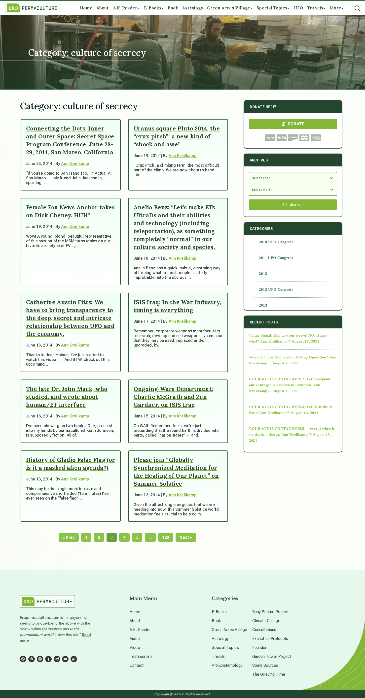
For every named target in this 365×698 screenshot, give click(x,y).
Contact (137, 665)
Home (135, 611)
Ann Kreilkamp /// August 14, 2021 (288, 413)
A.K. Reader (140, 629)
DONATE (296, 124)
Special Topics (225, 647)
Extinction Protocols (270, 638)
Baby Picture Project (270, 611)
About (135, 620)
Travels (218, 656)
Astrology (220, 638)
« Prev (69, 537)
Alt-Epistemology (227, 665)
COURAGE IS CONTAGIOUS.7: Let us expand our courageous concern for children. (289, 382)
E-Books (219, 611)
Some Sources (265, 665)
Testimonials (141, 656)
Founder (259, 647)
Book (216, 620)
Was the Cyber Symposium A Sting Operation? (288, 357)
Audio (135, 638)
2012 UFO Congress (276, 289)
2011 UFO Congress (276, 258)
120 (165, 537)
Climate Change (266, 620)
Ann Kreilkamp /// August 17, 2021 (289, 341)
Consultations (264, 629)
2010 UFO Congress (276, 242)
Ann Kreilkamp (75, 163)
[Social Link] (23, 659)
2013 (263, 305)
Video (135, 647)
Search (296, 204)
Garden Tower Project (271, 656)
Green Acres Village (229, 629)
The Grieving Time (268, 674)
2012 (263, 274)
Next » (186, 537)
